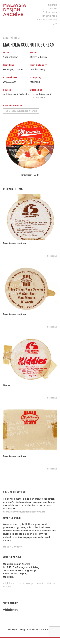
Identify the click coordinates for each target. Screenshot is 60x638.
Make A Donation (12, 546)
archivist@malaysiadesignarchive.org (24, 511)
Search (52, 5)
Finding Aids (49, 16)
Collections (50, 12)
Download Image (30, 175)
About (53, 8)
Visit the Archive (47, 19)
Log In (53, 23)
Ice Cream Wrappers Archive (21, 110)
